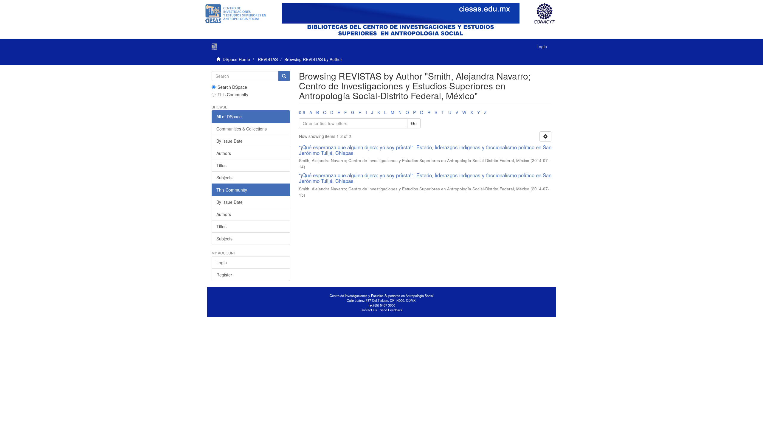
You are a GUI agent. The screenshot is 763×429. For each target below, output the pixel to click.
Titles (221, 165)
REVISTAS (268, 59)
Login (221, 262)
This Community (233, 94)
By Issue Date (229, 141)
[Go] (284, 76)
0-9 (302, 112)
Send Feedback (391, 309)
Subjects (224, 178)
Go (414, 123)
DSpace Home (236, 59)
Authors (223, 153)
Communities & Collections (241, 129)
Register (224, 275)
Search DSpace (232, 87)
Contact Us (369, 309)
